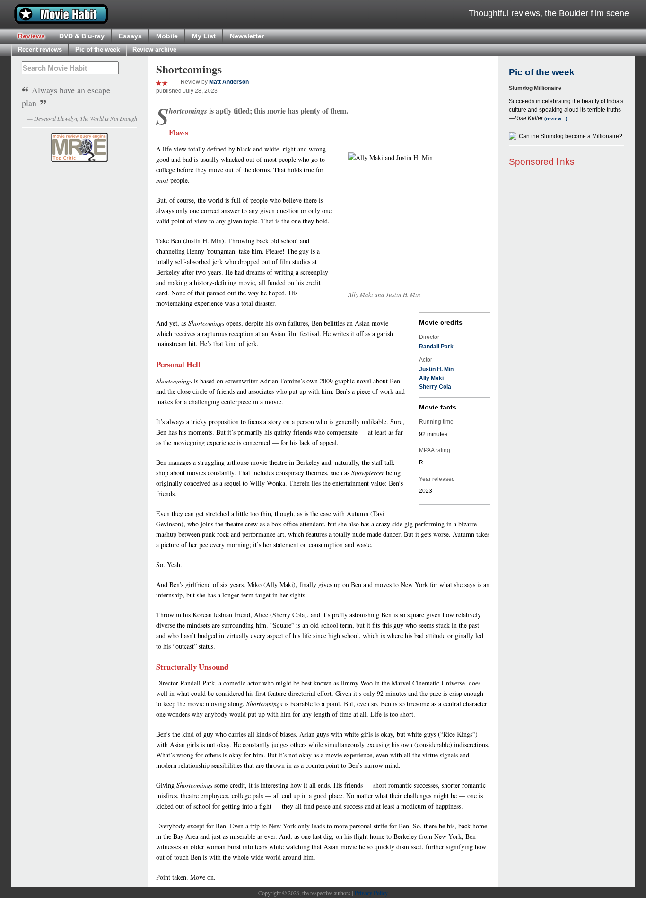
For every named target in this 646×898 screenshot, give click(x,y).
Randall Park (436, 346)
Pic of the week (97, 49)
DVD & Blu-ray (82, 36)
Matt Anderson (229, 82)
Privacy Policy (371, 893)
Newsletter (247, 36)
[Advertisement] (566, 230)
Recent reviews (40, 49)
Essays (130, 36)
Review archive (154, 49)
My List (204, 36)
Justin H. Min (436, 369)
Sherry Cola (435, 386)
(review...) (555, 118)
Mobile (167, 36)
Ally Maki (431, 378)
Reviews (31, 36)
